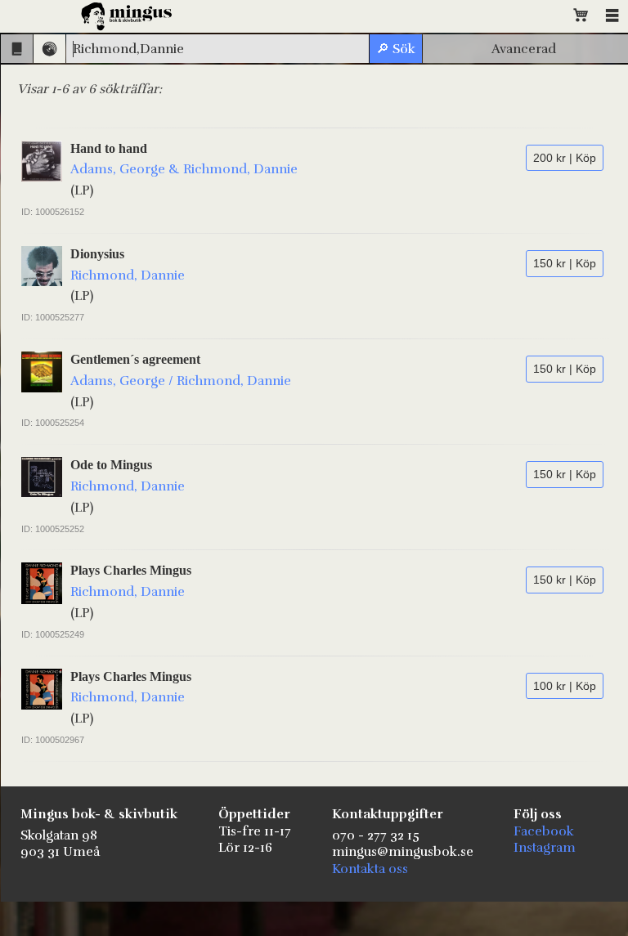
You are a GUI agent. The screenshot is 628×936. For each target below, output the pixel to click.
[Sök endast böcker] (17, 48)
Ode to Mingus (111, 465)
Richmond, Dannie (127, 275)
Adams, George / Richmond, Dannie (180, 381)
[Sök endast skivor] (49, 48)
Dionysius (97, 254)
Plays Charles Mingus (130, 570)
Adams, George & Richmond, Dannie (184, 169)
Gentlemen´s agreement (135, 359)
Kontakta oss (370, 869)
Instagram (545, 848)
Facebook (544, 831)
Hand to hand (108, 148)
